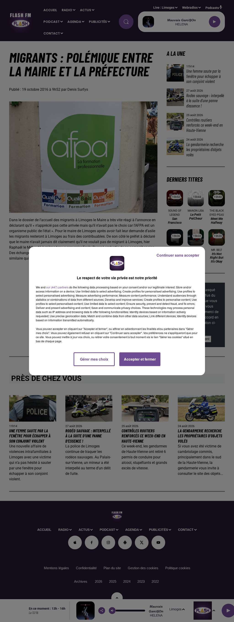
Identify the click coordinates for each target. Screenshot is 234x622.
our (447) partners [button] (57, 287)
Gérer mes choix (94, 359)
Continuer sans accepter (178, 255)
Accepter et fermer (140, 359)
